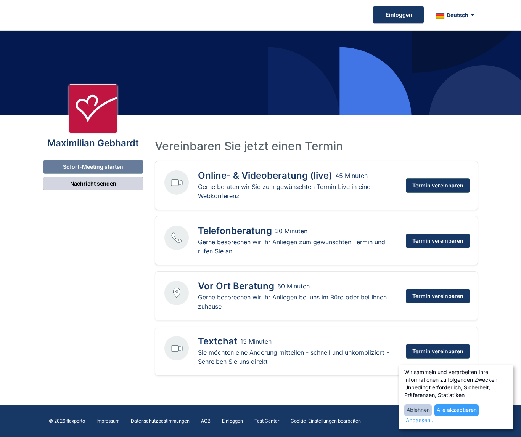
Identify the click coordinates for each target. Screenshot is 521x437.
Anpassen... (420, 420)
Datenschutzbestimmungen (160, 421)
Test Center (266, 421)
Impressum (107, 421)
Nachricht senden (93, 183)
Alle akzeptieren (457, 410)
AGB (206, 421)
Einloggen (398, 14)
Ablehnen (418, 410)
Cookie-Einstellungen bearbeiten (326, 421)
